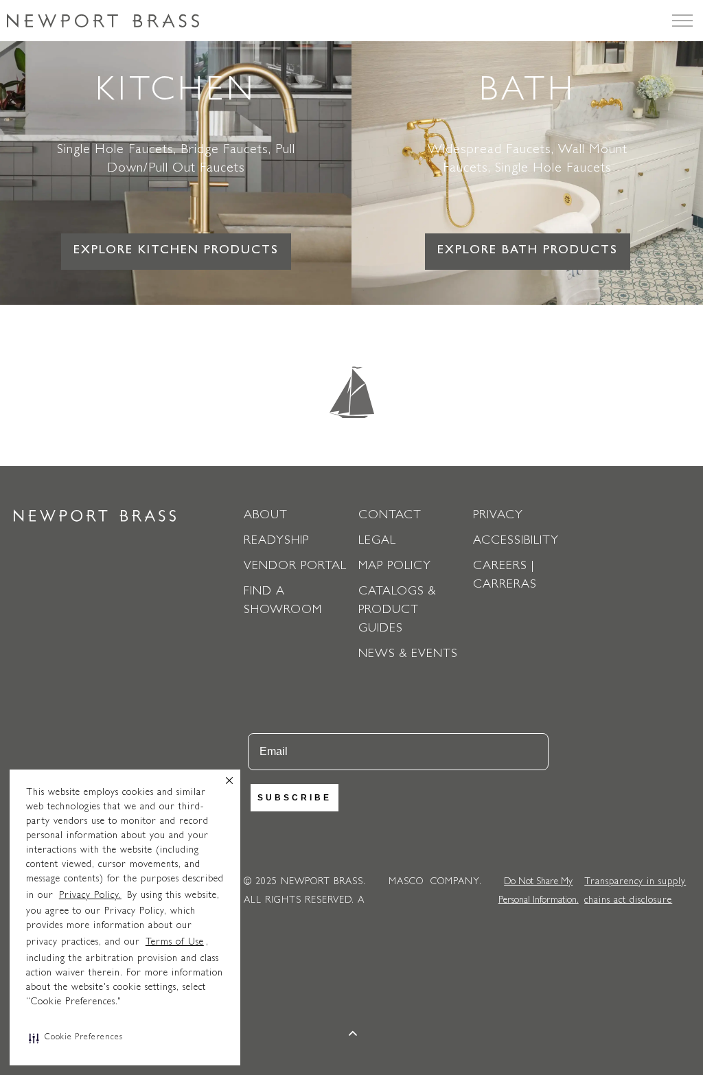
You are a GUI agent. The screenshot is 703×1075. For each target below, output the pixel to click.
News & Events (408, 655)
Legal (377, 541)
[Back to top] (353, 1035)
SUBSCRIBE (294, 797)
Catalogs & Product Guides (397, 611)
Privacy (498, 516)
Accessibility (516, 541)
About (266, 516)
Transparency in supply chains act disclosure (635, 891)
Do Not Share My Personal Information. (538, 891)
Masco (406, 882)
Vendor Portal (295, 567)
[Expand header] (682, 20)
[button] (76, 1038)
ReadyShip (276, 541)
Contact (390, 516)
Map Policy (394, 567)
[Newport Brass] (103, 20)
